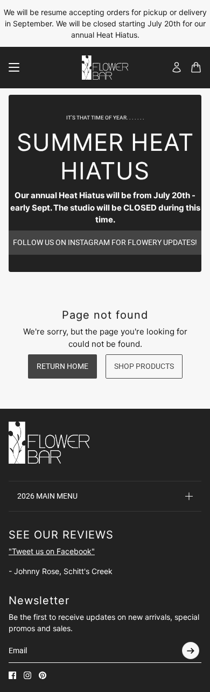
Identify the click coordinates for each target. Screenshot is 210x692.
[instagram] (27, 675)
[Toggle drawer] (14, 67)
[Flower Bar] (105, 67)
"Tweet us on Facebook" (52, 551)
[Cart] (196, 67)
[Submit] (190, 650)
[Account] (176, 67)
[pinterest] (42, 675)
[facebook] (12, 675)
